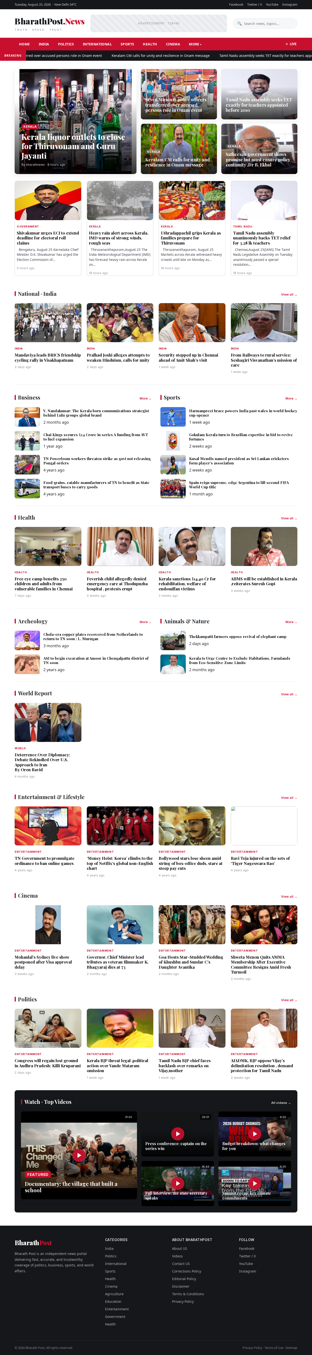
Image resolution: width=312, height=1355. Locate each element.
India (44, 44)
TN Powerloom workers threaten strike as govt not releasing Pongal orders (97, 460)
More (194, 44)
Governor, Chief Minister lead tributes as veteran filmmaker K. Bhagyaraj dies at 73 (117, 962)
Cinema (173, 44)
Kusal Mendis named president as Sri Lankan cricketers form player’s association (239, 460)
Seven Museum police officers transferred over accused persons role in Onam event (175, 105)
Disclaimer (180, 1286)
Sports (127, 44)
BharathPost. (49, 23)
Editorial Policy (184, 1278)
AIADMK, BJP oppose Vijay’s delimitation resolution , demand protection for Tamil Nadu (262, 1065)
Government (115, 1316)
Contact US (181, 1263)
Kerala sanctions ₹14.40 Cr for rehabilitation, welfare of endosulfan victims (187, 583)
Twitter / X (254, 4)
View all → (289, 294)
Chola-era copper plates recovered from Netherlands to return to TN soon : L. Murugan (93, 636)
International (97, 44)
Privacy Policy (183, 1301)
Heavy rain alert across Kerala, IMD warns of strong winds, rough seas (118, 238)
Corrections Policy (186, 1271)
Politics (66, 44)
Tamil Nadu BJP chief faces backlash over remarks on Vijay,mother (185, 1065)
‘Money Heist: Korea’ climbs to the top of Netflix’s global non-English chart (120, 863)
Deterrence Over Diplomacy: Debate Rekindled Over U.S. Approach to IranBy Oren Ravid (42, 762)
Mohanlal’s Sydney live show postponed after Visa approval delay (43, 962)
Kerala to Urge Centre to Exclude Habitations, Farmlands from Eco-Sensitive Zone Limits (239, 660)
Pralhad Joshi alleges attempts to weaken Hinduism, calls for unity (118, 357)
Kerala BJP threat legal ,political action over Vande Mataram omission (117, 1065)
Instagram (289, 4)
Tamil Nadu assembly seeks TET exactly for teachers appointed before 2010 (259, 105)
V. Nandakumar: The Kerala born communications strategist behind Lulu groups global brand (96, 413)
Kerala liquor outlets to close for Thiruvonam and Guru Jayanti (73, 146)
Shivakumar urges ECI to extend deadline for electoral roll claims (48, 238)
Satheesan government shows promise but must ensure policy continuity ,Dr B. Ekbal (258, 159)
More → (146, 398)
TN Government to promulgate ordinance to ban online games (44, 860)
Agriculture (114, 1294)
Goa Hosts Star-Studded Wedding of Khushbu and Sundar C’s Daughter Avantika (191, 962)
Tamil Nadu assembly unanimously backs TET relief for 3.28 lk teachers (262, 238)
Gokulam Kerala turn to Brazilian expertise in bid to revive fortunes (241, 436)
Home (24, 44)
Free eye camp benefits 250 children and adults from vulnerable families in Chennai (44, 583)
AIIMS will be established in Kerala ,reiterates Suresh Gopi (264, 581)
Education (113, 1301)
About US (179, 1248)
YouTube (272, 4)
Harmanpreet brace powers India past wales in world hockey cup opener (243, 413)
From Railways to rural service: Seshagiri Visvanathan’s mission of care (264, 360)
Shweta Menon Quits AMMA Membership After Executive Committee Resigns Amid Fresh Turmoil (261, 964)
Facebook (236, 4)
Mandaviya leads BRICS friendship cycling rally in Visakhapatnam (48, 357)
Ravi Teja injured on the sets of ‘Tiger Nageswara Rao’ (260, 860)
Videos (177, 1256)
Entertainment (117, 1309)
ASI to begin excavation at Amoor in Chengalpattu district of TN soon (95, 660)
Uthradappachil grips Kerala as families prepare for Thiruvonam (191, 238)
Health (150, 44)
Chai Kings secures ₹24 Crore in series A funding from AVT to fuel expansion (95, 436)
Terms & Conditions (188, 1294)
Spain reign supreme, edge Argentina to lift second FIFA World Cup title (239, 484)
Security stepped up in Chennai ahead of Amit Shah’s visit (188, 357)
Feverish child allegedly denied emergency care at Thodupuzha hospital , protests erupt (117, 583)
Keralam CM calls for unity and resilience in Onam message (132, 55)
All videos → (281, 1103)
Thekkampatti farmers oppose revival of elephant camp (237, 636)
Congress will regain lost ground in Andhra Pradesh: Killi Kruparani (48, 1063)
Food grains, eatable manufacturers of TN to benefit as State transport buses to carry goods (96, 484)
